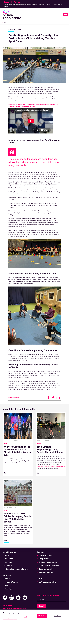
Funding (7, 578)
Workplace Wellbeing (46, 572)
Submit (41, 606)
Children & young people (48, 562)
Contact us (8, 565)
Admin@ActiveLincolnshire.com (14, 608)
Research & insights (46, 555)
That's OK (41, 616)
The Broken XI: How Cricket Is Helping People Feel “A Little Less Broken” (17, 517)
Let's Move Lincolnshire (47, 582)
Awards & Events (14, 29)
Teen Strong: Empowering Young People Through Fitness (50, 449)
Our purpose (8, 559)
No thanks (57, 616)
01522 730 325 (7, 605)
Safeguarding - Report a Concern (16, 569)
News (5, 22)
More (5, 473)
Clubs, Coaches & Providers (49, 565)
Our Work (7, 555)
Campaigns (8, 589)
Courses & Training (11, 582)
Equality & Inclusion (46, 569)
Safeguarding (44, 559)
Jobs (6, 585)
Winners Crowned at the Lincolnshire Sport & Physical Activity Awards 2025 (17, 450)
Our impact (8, 562)
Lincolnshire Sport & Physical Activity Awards (51, 466)
